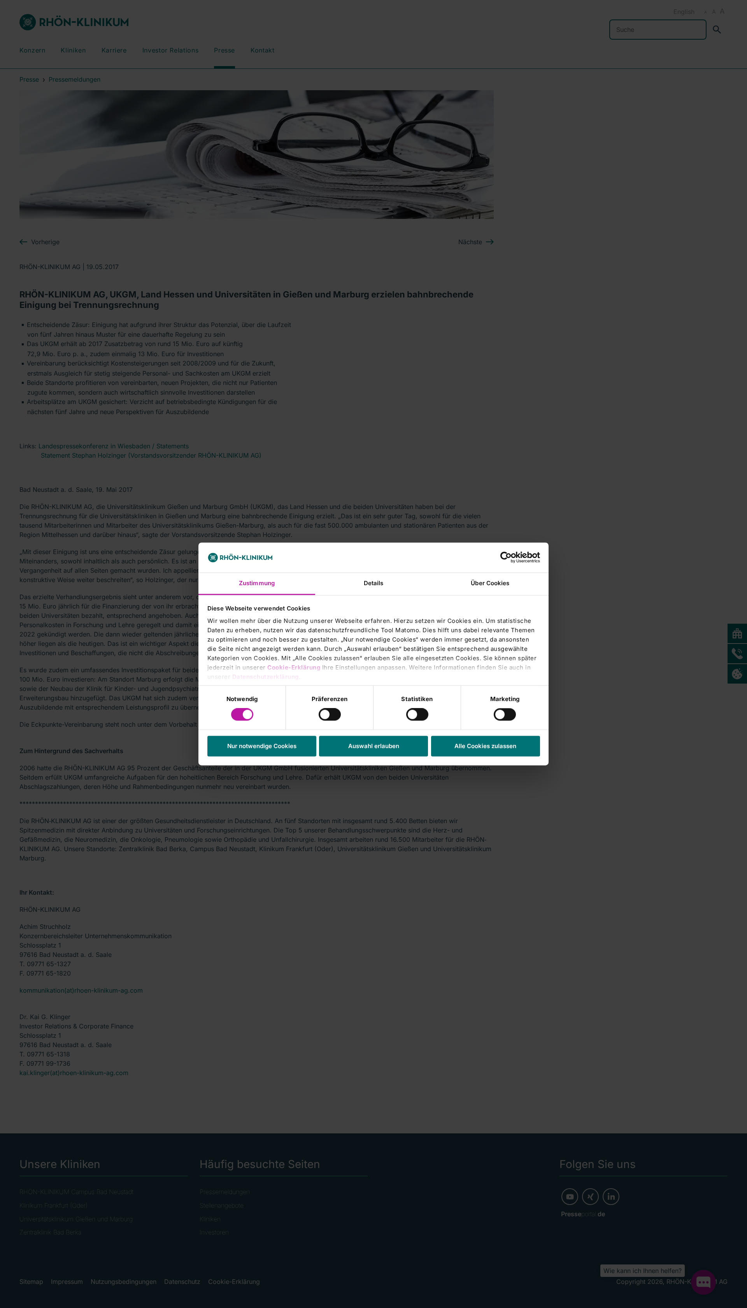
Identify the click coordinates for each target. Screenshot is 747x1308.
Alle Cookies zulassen (485, 746)
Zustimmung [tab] (257, 583)
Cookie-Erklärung (293, 667)
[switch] (330, 714)
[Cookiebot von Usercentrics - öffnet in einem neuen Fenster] (506, 557)
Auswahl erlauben (373, 746)
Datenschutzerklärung (265, 676)
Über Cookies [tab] (490, 583)
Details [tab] (374, 583)
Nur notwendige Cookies (261, 746)
